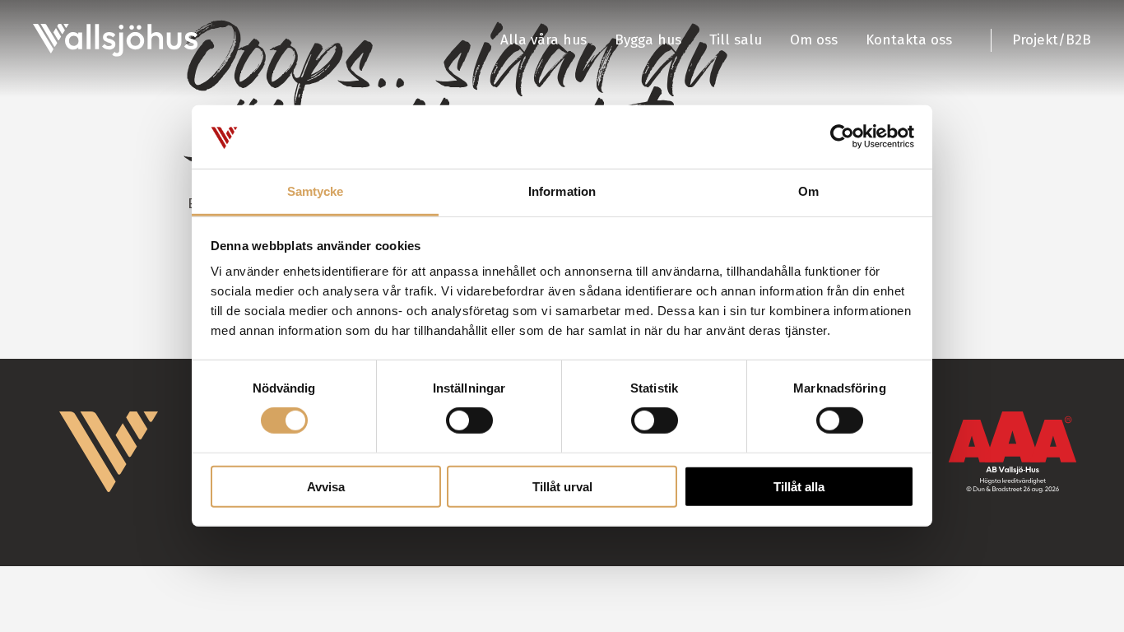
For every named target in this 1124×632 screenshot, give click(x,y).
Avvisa (326, 487)
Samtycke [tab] (315, 191)
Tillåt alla (798, 487)
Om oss (814, 40)
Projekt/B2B (1051, 40)
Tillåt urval (562, 487)
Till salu (735, 40)
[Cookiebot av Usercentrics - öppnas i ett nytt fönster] (842, 136)
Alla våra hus (543, 40)
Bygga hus (648, 40)
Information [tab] (562, 191)
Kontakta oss (909, 40)
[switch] (469, 420)
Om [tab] (808, 191)
